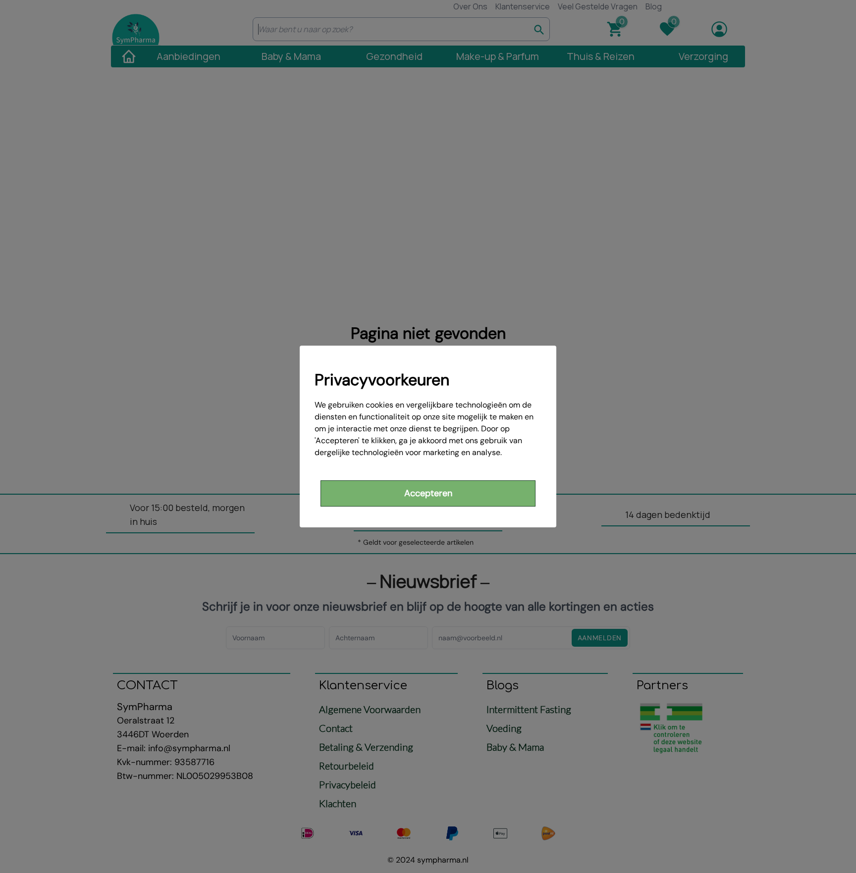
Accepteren (428, 493)
